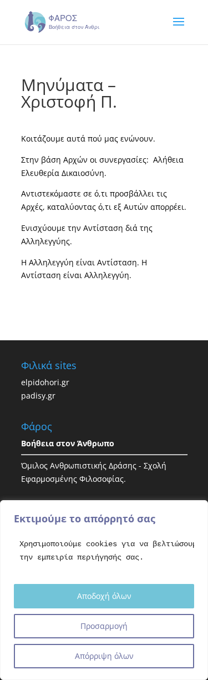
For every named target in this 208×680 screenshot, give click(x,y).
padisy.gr (38, 395)
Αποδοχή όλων (104, 596)
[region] (104, 590)
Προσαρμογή (104, 626)
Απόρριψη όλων (104, 656)
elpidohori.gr (45, 382)
